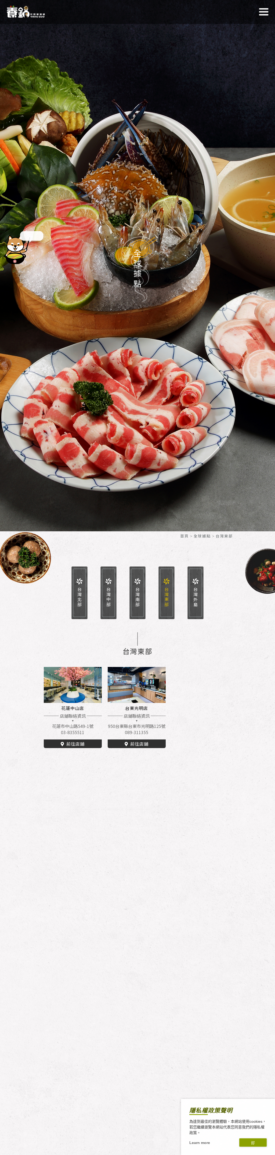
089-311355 (136, 732)
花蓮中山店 (72, 708)
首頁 (184, 536)
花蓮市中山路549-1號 (72, 726)
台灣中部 (108, 597)
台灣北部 (79, 597)
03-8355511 (72, 732)
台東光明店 (136, 708)
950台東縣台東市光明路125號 (136, 726)
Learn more (199, 1142)
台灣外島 (195, 597)
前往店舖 (75, 744)
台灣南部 (137, 597)
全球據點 (202, 536)
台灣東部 (166, 597)
